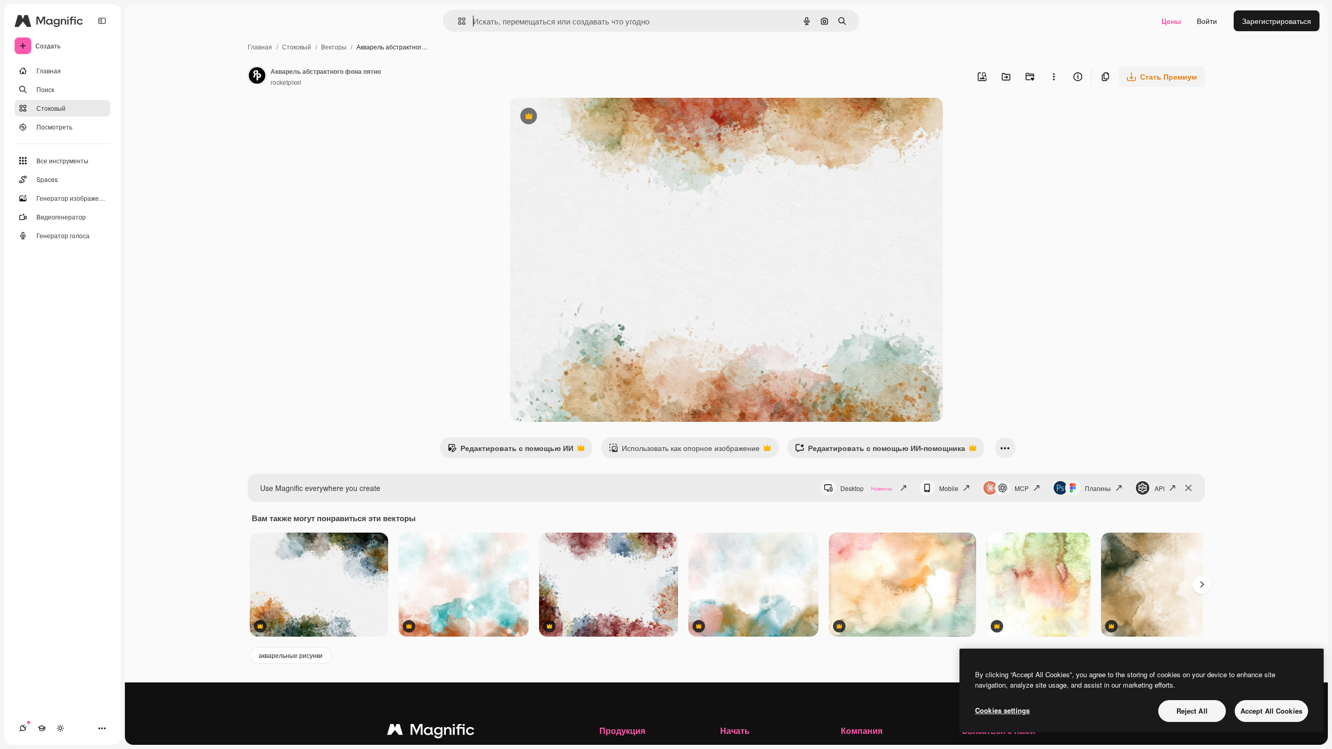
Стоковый (296, 46)
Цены (1171, 21)
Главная (260, 46)
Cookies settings (1002, 710)
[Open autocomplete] (457, 21)
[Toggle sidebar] (102, 20)
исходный (579, 117)
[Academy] (41, 728)
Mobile (948, 488)
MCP (1022, 488)
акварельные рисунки (291, 655)
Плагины (1098, 488)
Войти (1207, 21)
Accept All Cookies (1271, 711)
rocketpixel (286, 82)
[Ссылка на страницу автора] (257, 76)
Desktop (866, 488)
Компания (861, 731)
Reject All (1192, 711)
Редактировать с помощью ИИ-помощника (880, 450)
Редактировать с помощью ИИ (510, 450)
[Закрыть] (1188, 488)
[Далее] (1202, 585)
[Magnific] (431, 732)
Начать (735, 731)
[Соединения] (23, 728)
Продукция (622, 731)
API (1159, 488)
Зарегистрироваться (1276, 21)
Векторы (334, 46)
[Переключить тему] (60, 728)
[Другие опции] (1053, 76)
